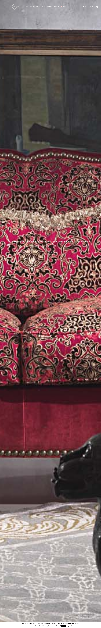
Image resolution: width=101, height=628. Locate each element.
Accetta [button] (63, 626)
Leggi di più (69, 626)
